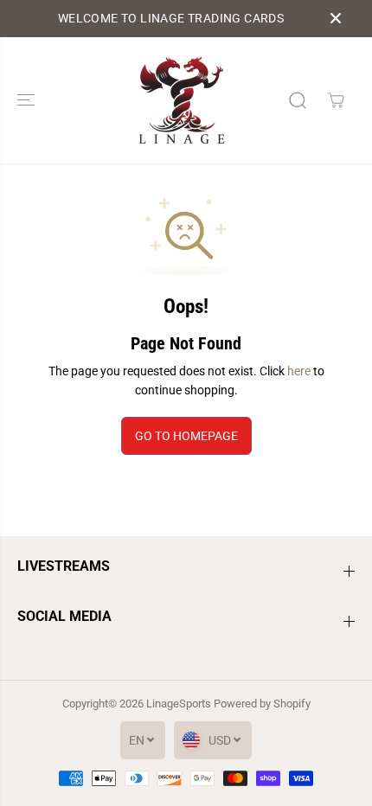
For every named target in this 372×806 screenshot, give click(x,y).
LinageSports (178, 703)
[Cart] (336, 100)
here (299, 371)
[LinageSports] (181, 100)
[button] (27, 100)
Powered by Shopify (262, 703)
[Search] (298, 100)
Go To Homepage (186, 436)
